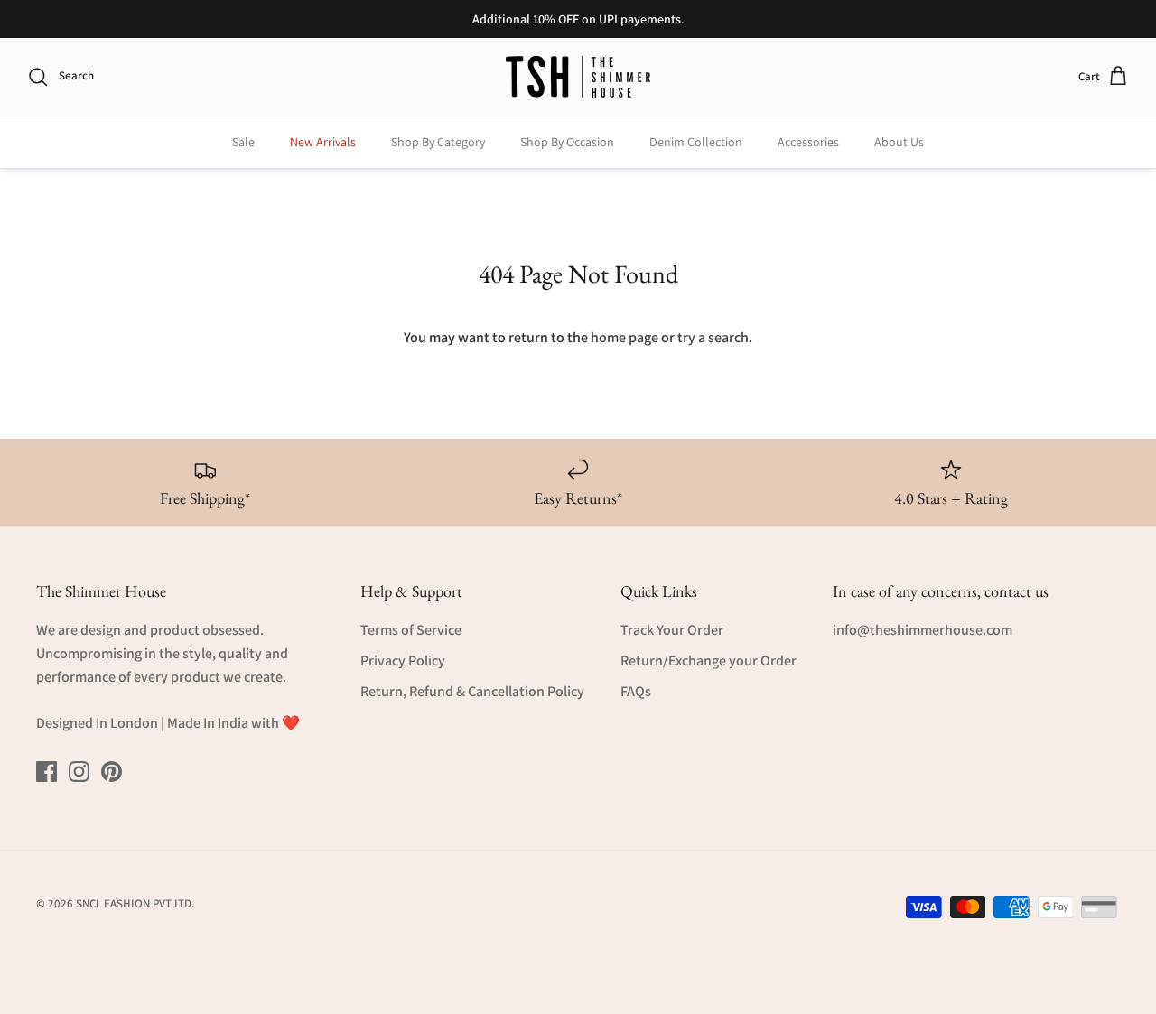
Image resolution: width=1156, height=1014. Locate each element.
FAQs (635, 691)
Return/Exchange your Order (708, 660)
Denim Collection (695, 142)
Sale (243, 142)
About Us (899, 142)
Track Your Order (671, 629)
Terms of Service (410, 629)
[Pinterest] (111, 771)
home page (624, 337)
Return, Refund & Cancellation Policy (472, 691)
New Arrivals (323, 142)
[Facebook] (46, 771)
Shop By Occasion (567, 142)
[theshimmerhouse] (578, 77)
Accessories (808, 142)
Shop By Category (438, 142)
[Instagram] (79, 771)
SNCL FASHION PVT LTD (133, 903)
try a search (713, 337)
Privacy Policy (402, 660)
